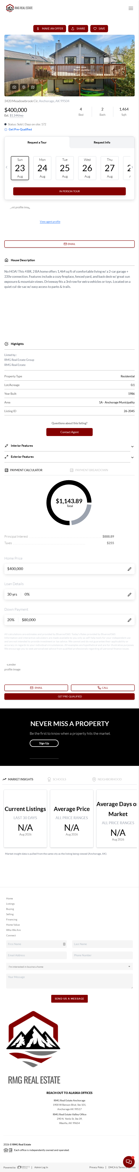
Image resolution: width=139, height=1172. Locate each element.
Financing (11, 919)
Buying (10, 909)
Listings (10, 903)
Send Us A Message (69, 998)
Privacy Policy (96, 1167)
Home (9, 898)
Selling (10, 914)
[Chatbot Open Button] (129, 1162)
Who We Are (13, 930)
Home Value (13, 924)
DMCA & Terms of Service (122, 1167)
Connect (11, 935)
